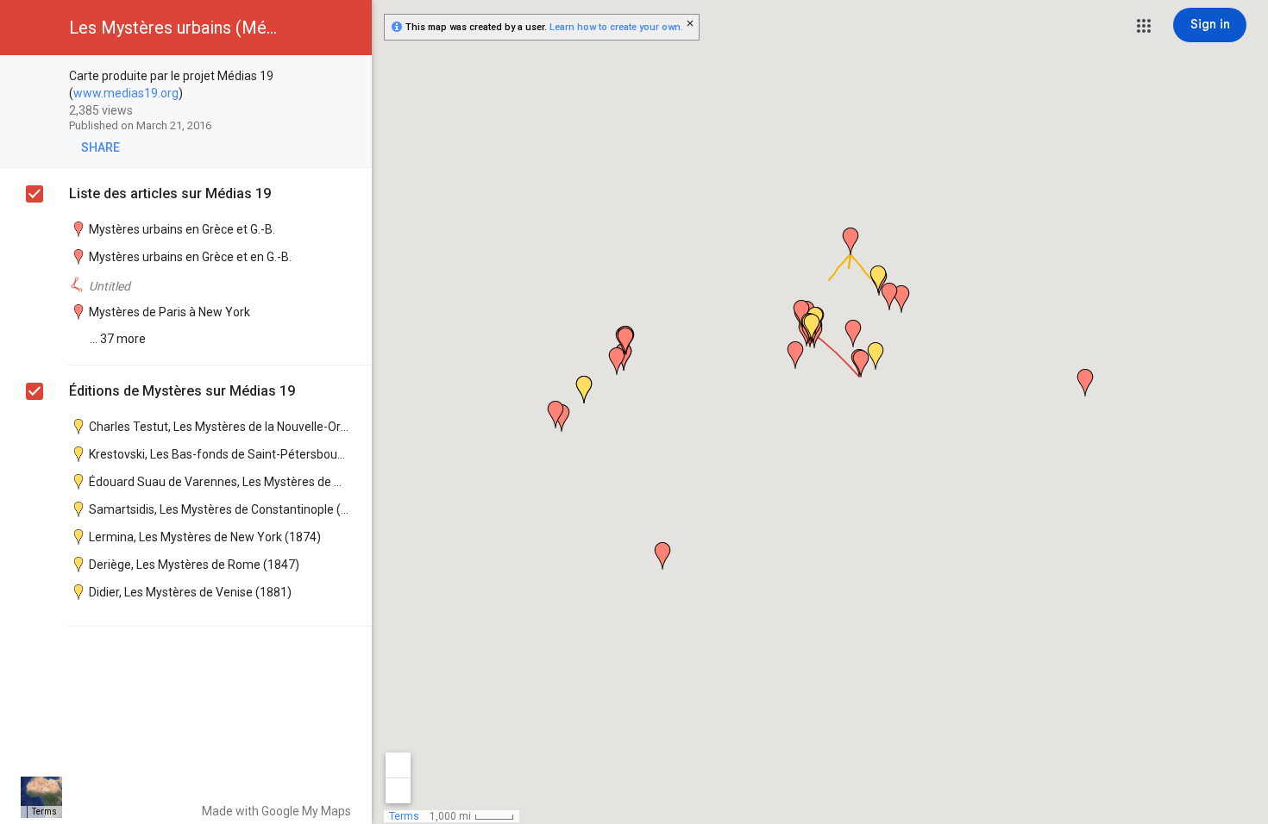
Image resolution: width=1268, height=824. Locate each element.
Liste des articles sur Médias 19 (170, 193)
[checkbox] (350, 77)
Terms (44, 811)
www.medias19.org (126, 93)
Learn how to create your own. (616, 27)
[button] (1144, 26)
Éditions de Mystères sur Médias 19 (182, 391)
